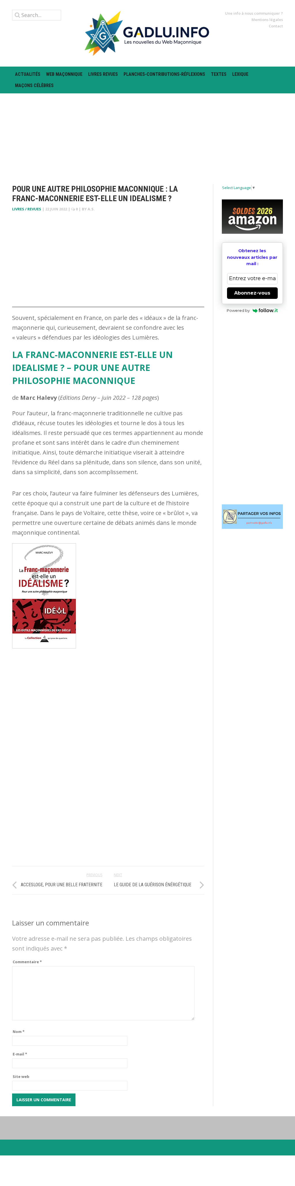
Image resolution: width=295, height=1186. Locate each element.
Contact (276, 26)
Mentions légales (267, 19)
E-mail (20, 1054)
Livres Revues (103, 74)
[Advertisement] (147, 133)
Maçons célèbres (34, 85)
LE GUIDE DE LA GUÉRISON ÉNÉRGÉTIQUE (152, 884)
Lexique (240, 74)
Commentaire (27, 961)
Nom (18, 1031)
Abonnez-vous (252, 293)
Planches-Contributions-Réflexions (164, 74)
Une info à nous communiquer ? (254, 13)
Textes (218, 74)
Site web (21, 1076)
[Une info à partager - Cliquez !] (252, 516)
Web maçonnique (64, 74)
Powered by (238, 310)
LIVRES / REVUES (26, 209)
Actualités (27, 74)
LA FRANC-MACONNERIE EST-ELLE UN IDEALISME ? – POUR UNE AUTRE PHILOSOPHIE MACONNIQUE (92, 367)
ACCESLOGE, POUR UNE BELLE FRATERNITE (61, 884)
